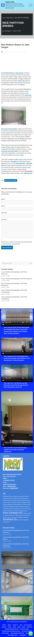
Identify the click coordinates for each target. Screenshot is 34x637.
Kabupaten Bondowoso (23, 498)
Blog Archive (10, 17)
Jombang (14, 498)
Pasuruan (14, 517)
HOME (14, 627)
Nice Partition (13, 129)
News (23, 627)
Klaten (26, 508)
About (4, 625)
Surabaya (10, 519)
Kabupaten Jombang (17, 502)
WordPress (24, 621)
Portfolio (29, 627)
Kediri (22, 508)
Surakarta (19, 519)
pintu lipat (4, 151)
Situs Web (4, 212)
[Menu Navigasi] (31, 5)
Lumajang (25, 513)
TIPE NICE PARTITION (27, 631)
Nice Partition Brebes (10, 180)
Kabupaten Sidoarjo (20, 506)
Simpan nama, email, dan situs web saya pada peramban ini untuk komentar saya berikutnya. (16, 243)
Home (4, 17)
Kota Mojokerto (24, 510)
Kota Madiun (10, 510)
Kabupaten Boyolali (7, 500)
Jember (9, 498)
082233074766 (11, 486)
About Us (15, 625)
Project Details (24, 629)
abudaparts (8, 31)
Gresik (5, 498)
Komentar (4, 219)
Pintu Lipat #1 (5, 129)
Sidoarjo (26, 517)
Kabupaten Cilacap (16, 500)
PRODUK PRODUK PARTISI (11, 629)
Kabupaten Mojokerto (18, 504)
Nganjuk (28, 515)
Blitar (11, 496)
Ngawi (5, 517)
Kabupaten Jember (7, 502)
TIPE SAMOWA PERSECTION (17, 633)
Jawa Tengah (19, 73)
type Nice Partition (12, 151)
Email (3, 206)
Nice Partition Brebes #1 (8, 73)
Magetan (12, 515)
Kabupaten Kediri (26, 502)
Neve (8, 621)
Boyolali (22, 496)
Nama (3, 199)
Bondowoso (16, 496)
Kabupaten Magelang (8, 504)
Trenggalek (26, 519)
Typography (22, 635)
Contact (4, 627)
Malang (17, 515)
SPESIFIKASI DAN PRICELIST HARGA (11, 631)
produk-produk (23, 159)
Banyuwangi (6, 496)
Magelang (7, 515)
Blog (21, 625)
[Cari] (31, 263)
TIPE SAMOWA (5, 633)
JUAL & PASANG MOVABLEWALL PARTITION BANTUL (16, 278)
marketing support (26, 167)
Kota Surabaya (12, 512)
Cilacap (26, 496)
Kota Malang (17, 510)
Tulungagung (6, 521)
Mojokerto (22, 515)
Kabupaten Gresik (25, 500)
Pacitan (9, 517)
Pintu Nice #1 (27, 89)
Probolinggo (20, 517)
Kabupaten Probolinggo (9, 506)
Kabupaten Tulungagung (14, 508)
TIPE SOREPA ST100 (13, 635)
